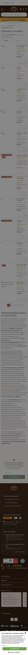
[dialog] (14, 643)
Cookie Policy (4, 645)
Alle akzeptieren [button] (14, 648)
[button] (14, 652)
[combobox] (25, 633)
